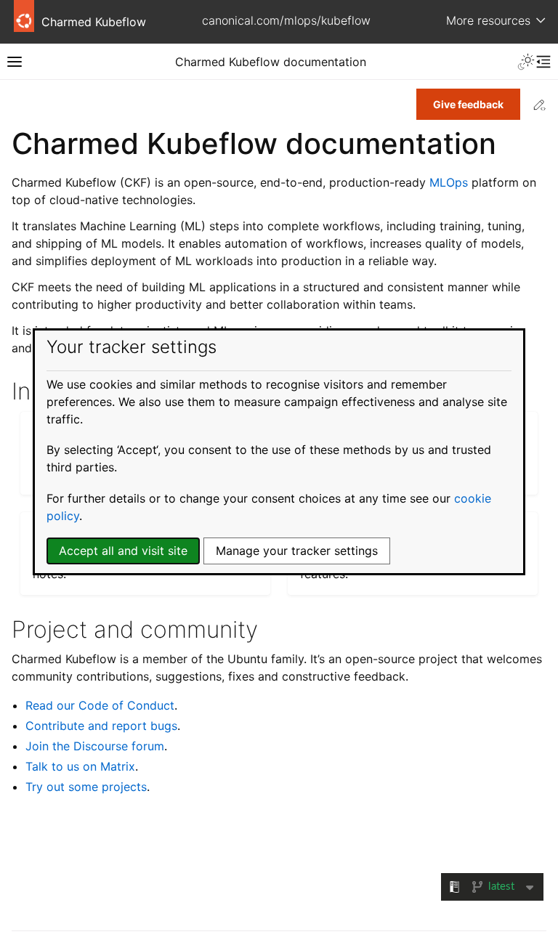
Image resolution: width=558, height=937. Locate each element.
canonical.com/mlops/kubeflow (286, 20)
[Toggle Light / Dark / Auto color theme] (526, 61)
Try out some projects (86, 786)
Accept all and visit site (123, 550)
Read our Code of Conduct (99, 705)
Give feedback (468, 104)
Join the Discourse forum (94, 746)
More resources (488, 20)
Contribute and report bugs (101, 725)
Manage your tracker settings (297, 550)
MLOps (448, 182)
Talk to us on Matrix (80, 766)
